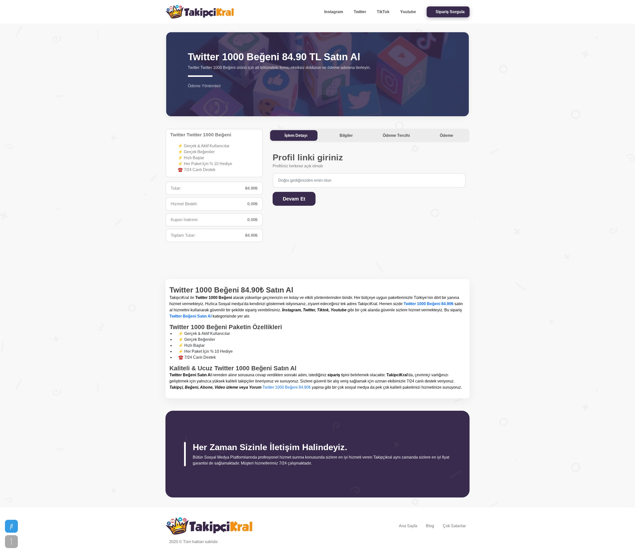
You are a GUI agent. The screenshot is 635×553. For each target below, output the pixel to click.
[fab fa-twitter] (454, 543)
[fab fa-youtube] (446, 543)
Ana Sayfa (408, 526)
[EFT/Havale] (197, 94)
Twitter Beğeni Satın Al (190, 316)
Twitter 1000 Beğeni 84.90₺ (428, 304)
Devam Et (294, 199)
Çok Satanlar (454, 526)
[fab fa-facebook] (462, 543)
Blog (430, 526)
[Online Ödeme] (191, 94)
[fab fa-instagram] (437, 543)
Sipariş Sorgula (450, 12)
